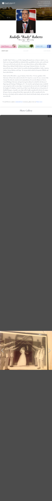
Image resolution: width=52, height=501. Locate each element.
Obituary (5, 51)
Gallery (26, 51)
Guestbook (47, 51)
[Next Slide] (49, 350)
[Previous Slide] (2, 350)
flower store (39, 102)
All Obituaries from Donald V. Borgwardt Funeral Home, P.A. (44, 3)
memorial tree (19, 102)
